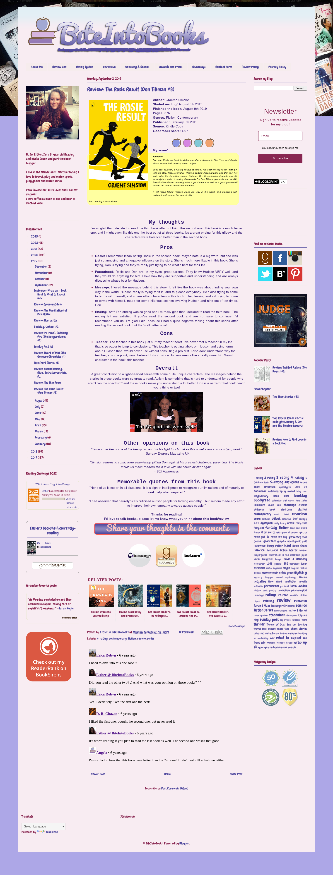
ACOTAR (294, 482)
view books (72, 507)
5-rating (276, 482)
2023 (35, 236)
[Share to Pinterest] (220, 632)
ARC (297, 487)
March (39, 431)
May (38, 419)
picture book (261, 590)
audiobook (260, 491)
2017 (34, 457)
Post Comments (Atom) (174, 788)
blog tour (302, 491)
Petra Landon (298, 586)
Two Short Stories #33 (286, 397)
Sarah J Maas (262, 606)
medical (257, 572)
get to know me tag (274, 537)
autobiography (277, 491)
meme (265, 573)
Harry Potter (275, 546)
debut (276, 518)
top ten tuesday (297, 624)
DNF (295, 519)
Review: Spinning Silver (48, 304)
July (38, 407)
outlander (258, 586)
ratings (270, 594)
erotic (290, 523)
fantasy (271, 527)
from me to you (270, 532)
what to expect (288, 637)
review (141, 638)
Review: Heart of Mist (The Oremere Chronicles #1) (50, 355)
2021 (34, 249)
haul (287, 545)
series (150, 638)
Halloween (259, 546)
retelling (268, 601)
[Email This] (203, 632)
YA (255, 647)
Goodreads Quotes (69, 617)
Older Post (236, 774)
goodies (258, 541)
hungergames (260, 554)
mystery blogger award (268, 577)
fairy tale (301, 523)
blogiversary (261, 496)
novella (303, 581)
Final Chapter (262, 389)
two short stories (296, 629)
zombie (292, 647)
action (303, 482)
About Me (37, 67)
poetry (272, 590)
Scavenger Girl (279, 606)
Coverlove (109, 67)
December (41, 266)
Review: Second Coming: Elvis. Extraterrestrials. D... (50, 373)
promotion (284, 590)
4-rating (102, 638)
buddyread (262, 500)
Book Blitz (281, 496)
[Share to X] (212, 632)
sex (289, 610)
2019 (34, 261)
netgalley (260, 581)
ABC (287, 482)
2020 (35, 255)
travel (257, 629)
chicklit (303, 505)
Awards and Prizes (171, 67)
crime (257, 519)
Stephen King (45, 546)
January (40, 444)
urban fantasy (280, 633)
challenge (290, 505)
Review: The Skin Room (47, 383)
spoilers (264, 615)
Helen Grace (299, 546)
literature (294, 563)
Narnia (303, 577)
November (41, 273)
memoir (273, 573)
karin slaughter (263, 559)
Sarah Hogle (66, 608)
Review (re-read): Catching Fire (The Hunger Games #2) (51, 337)
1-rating (258, 478)
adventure (269, 487)
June (38, 413)
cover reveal (281, 514)
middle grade (286, 573)
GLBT (304, 536)
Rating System (84, 67)
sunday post (269, 619)
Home (167, 774)
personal (284, 586)
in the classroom (291, 554)
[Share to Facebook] (216, 632)
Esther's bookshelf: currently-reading (53, 530)
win (263, 642)
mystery (300, 572)
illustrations (275, 554)
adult (257, 487)
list (286, 563)
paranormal (271, 586)
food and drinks (298, 528)
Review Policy (250, 67)
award (291, 491)
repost (257, 601)
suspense (296, 619)
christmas (286, 509)
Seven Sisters (280, 610)
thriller (259, 624)
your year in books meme (272, 647)
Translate (52, 832)
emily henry (280, 523)
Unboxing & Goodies (137, 67)
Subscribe (280, 158)
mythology (290, 577)
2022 (35, 243)
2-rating (269, 478)
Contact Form (223, 67)
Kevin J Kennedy (295, 559)
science (291, 605)
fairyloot (259, 528)
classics (302, 509)
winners (271, 643)
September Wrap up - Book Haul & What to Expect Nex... (50, 294)
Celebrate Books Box (267, 505)
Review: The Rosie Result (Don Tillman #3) (48, 391)
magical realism (299, 568)
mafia (269, 568)
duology (303, 518)
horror (293, 550)
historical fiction (277, 550)
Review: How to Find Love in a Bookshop (289, 441)
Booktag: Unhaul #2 (46, 327)
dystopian (267, 523)
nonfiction (290, 581)
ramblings (259, 595)
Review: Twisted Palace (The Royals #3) (290, 369)
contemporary (118, 638)
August (39, 400)
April (38, 425)
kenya (278, 559)
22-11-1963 (44, 543)
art (305, 487)
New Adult (275, 581)
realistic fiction (298, 595)
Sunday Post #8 (43, 347)
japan (304, 554)
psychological (299, 590)
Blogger (184, 843)
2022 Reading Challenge (52, 484)
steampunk (291, 615)
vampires (293, 633)
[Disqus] (166, 704)
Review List (59, 67)
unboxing (259, 633)
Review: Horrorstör (46, 320)
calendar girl (279, 500)
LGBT (269, 564)
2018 (34, 451)
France (257, 532)
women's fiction (284, 642)
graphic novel (285, 541)
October (40, 279)
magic (286, 568)
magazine (277, 568)
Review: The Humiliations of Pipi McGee (50, 312)
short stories (299, 610)
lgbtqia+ (278, 563)
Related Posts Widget (237, 626)
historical (259, 550)
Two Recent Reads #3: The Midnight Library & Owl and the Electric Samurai (288, 422)
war (272, 638)
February (41, 437)
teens (304, 619)
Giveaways (199, 67)
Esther (45, 490)
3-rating (283, 477)
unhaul (269, 633)
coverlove (299, 513)
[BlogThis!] (207, 632)
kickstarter (259, 563)
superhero (285, 619)
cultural (266, 518)
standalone (277, 615)
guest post (300, 541)
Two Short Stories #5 (46, 363)
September (41, 285)
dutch (256, 523)
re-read (283, 595)
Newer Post (98, 774)
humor (303, 550)
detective (286, 518)
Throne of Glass (276, 624)
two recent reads (272, 629)
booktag (300, 495)
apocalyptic (285, 487)
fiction (132, 638)
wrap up (300, 642)
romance (300, 600)
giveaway (295, 537)
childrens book (264, 509)
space (256, 615)
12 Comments (186, 632)
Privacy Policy (277, 67)
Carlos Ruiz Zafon (297, 500)
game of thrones (290, 532)
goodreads (269, 541)
